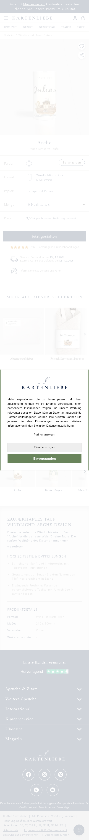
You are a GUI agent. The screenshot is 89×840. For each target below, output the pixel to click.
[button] (44, 435)
